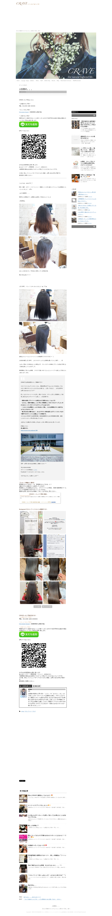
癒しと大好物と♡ (33, 825)
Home (18, 80)
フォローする (48, 606)
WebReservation (77, 80)
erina (22, 711)
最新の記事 (37, 686)
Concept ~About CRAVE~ (27, 80)
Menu (37, 80)
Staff (41, 80)
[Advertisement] (56, 17)
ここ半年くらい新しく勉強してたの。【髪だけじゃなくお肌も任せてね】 (88, 149)
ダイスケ (90, 196)
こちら (35, 469)
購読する (75, 112)
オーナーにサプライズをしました (38, 805)
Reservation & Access (66, 80)
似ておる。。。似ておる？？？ (32, 897)
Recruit (53, 80)
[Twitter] (21, 697)
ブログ (34, 711)
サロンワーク (28, 711)
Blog (58, 80)
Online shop (47, 80)
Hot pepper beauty (24, 112)
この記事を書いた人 (26, 686)
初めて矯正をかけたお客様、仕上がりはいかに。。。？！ (45, 865)
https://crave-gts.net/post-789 (29, 430)
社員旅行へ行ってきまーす (36, 845)
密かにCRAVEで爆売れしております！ (39, 795)
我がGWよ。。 (32, 885)
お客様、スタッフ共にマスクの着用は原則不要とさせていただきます (88, 163)
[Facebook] (24, 697)
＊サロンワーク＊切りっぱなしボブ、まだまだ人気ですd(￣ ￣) (47, 875)
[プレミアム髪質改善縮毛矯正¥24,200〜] (31, 569)
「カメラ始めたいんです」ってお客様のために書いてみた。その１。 (43, 899)
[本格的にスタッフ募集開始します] (31, 522)
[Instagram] (26, 697)
